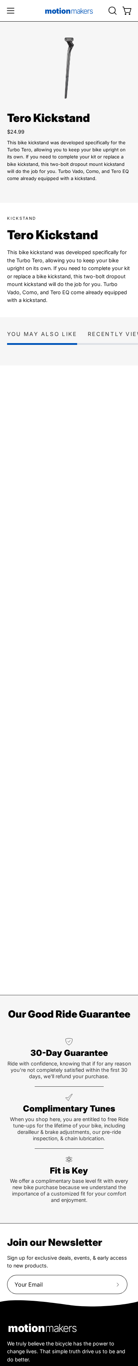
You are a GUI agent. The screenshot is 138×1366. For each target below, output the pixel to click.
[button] (112, 11)
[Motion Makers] (69, 10)
